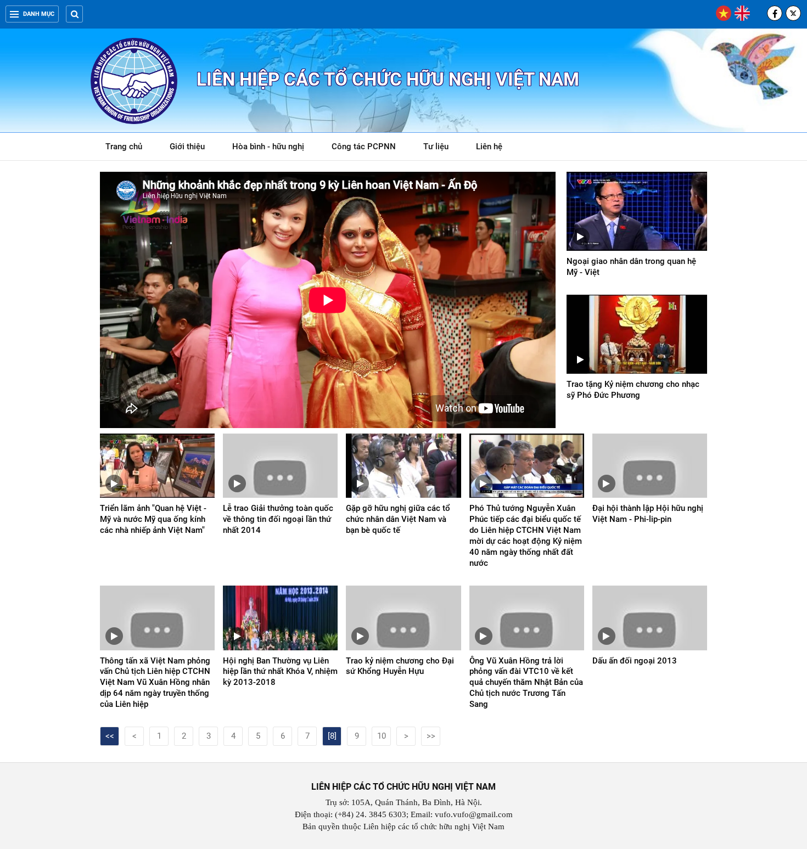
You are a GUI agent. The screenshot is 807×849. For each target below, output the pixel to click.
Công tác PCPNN (364, 146)
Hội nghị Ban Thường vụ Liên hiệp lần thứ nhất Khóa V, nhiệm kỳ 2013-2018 (280, 672)
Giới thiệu (187, 146)
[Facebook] (774, 13)
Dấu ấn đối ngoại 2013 (634, 661)
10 (381, 736)
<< (109, 736)
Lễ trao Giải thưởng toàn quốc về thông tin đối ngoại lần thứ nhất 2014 (278, 519)
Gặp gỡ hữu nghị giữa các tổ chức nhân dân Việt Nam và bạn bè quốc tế (398, 519)
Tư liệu (441, 148)
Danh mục (38, 14)
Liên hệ (489, 146)
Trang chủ (123, 146)
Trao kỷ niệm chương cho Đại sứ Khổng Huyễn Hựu (400, 666)
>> (431, 736)
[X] (793, 13)
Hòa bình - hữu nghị (268, 146)
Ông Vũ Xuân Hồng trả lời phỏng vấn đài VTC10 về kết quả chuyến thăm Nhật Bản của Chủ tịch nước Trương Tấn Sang (526, 683)
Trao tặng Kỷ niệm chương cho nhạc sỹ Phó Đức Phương (633, 389)
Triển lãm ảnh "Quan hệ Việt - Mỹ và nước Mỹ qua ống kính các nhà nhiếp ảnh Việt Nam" (153, 519)
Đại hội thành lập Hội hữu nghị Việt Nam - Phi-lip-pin (647, 513)
